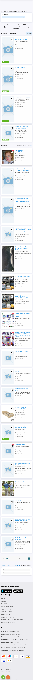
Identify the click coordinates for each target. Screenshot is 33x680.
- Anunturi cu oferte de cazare (14, 639)
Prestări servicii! (19, 481)
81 (24, 558)
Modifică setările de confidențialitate (12, 619)
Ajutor (3, 598)
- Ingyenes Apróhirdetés (13, 647)
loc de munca (18, 500)
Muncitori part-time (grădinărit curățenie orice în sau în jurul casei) (23, 229)
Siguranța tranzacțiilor (8, 617)
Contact (3, 601)
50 (31, 145)
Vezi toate (29, 33)
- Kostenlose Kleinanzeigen (12, 650)
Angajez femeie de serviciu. (22, 97)
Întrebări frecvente (7, 606)
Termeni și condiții (6, 612)
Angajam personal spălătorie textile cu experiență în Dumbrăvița (22, 296)
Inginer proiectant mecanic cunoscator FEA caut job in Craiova (22, 315)
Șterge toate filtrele (7, 20)
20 (28, 145)
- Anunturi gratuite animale (14, 645)
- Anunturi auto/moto (11, 634)
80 (19, 558)
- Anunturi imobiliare (11, 637)
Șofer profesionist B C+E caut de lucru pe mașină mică (21, 248)
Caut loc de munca (20, 444)
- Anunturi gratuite (10, 631)
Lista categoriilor (6, 614)
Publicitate (4, 604)
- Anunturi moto (10, 642)
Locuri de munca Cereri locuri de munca (13, 17)
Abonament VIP (6, 609)
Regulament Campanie (8, 622)
